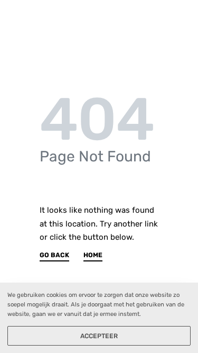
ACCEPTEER (99, 336)
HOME (92, 255)
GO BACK (54, 255)
